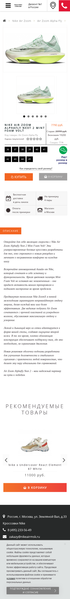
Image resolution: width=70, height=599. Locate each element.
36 (8, 149)
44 (22, 159)
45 (29, 159)
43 (15, 159)
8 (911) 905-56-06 (64, 5)
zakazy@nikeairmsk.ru (24, 537)
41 (44, 149)
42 (8, 159)
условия (11, 578)
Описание (10, 230)
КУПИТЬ (20, 177)
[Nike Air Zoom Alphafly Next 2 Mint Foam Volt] (35, 49)
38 (22, 149)
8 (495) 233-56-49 (19, 530)
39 (29, 149)
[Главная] (4, 21)
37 (15, 149)
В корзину (55, 176)
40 (37, 149)
